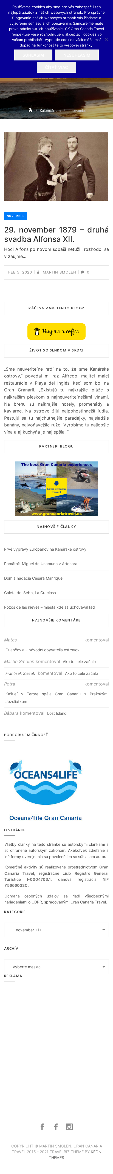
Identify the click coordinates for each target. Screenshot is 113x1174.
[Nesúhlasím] (106, 39)
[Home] (31, 110)
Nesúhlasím (77, 55)
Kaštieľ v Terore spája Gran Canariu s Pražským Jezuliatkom (56, 697)
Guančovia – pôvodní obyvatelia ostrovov (42, 649)
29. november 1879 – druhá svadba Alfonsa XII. (56, 234)
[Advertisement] (56, 1046)
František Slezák (20, 673)
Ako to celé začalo (79, 661)
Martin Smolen (58, 272)
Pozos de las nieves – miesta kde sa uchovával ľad (49, 607)
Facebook (43, 1127)
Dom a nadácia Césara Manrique (33, 578)
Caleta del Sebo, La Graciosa (30, 592)
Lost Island (57, 713)
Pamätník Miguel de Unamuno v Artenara (40, 563)
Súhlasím (33, 55)
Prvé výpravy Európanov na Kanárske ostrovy (45, 549)
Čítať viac (56, 67)
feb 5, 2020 (20, 272)
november (15, 215)
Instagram (70, 1127)
